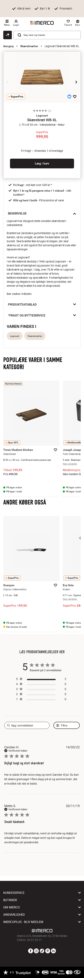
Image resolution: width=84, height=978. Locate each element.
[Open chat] (7, 35)
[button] (42, 115)
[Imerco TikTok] (42, 951)
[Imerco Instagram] (36, 951)
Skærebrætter (29, 46)
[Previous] (7, 82)
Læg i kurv (42, 163)
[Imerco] (42, 23)
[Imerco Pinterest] (47, 951)
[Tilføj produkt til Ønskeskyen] (69, 97)
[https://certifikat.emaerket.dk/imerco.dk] (77, 972)
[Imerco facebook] (30, 951)
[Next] (76, 82)
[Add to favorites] (74, 96)
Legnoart (14, 336)
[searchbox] (27, 725)
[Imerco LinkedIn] (53, 951)
